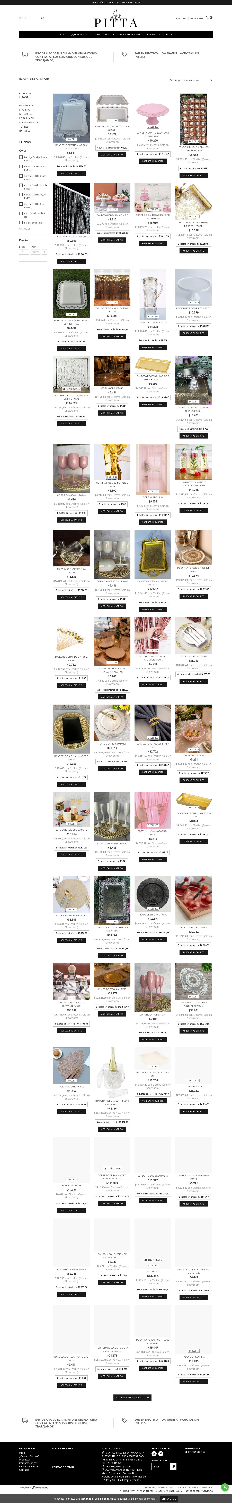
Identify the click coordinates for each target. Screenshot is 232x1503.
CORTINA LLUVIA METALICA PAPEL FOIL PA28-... (153, 658)
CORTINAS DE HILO (153, 497)
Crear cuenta (181, 18)
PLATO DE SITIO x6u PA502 (153, 914)
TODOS (26, 93)
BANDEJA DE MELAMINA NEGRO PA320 (71, 758)
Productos (102, 34)
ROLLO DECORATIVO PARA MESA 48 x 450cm (193, 224)
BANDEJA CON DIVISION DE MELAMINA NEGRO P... (112, 1256)
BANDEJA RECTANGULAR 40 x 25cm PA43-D (71, 147)
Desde (22, 247)
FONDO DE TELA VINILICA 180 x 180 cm (112, 310)
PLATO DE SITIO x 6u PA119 (194, 656)
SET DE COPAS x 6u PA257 (193, 927)
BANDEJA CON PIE (71, 1185)
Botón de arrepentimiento (199, 1491)
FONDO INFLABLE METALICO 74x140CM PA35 (194, 149)
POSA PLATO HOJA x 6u (71, 1086)
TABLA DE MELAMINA (193, 1357)
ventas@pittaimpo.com (118, 1466)
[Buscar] (42, 18)
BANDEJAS (25, 131)
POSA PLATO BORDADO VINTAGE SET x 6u (194, 1004)
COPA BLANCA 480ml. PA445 (112, 581)
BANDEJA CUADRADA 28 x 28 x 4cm (152, 1074)
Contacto (165, 34)
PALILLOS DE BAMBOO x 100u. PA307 (71, 659)
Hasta (33, 247)
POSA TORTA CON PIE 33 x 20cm (193, 308)
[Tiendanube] (34, 1489)
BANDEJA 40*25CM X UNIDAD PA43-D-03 (152, 583)
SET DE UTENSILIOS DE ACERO (71, 830)
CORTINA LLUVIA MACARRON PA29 (152, 833)
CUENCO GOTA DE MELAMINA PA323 (193, 1177)
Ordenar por (175, 80)
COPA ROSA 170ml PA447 (152, 1014)
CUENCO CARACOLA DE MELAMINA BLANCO (112, 670)
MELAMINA (25, 113)
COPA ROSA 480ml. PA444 (71, 495)
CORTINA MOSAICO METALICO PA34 (112, 485)
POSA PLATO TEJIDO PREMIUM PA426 (193, 570)
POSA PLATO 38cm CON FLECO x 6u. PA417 (153, 1341)
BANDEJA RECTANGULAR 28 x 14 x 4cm (193, 815)
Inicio (63, 34)
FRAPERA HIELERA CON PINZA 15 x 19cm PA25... (112, 1102)
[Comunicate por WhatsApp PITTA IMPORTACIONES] (225, 1487)
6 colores (112, 302)
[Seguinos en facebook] (160, 1453)
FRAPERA (24, 109)
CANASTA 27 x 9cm (194, 755)
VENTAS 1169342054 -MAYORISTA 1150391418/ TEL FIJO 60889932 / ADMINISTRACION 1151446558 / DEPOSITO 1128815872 (123, 1458)
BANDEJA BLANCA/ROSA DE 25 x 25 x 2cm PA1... (71, 322)
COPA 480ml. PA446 (112, 388)
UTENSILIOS (26, 105)
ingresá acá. (176, 1491)
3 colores (194, 217)
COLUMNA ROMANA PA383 (71, 1269)
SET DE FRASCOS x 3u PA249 (153, 1176)
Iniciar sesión (196, 18)
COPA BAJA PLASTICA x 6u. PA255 (71, 571)
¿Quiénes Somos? (81, 34)
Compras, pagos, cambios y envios (134, 34)
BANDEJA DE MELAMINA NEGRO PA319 (71, 1358)
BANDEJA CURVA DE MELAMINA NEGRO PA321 (193, 1271)
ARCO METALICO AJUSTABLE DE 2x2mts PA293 (71, 397)
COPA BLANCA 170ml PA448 (112, 843)
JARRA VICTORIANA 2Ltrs (153, 322)
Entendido (169, 1498)
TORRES (23, 126)
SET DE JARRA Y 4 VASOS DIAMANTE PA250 (71, 1004)
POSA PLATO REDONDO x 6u (71, 915)
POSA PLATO (26, 118)
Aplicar (44, 252)
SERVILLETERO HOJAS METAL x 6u (153, 745)
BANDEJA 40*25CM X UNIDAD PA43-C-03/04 (112, 929)
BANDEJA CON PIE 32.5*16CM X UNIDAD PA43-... (153, 134)
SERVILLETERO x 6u (193, 1086)
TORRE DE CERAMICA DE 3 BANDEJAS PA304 (112, 1177)
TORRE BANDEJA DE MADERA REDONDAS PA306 (112, 1349)
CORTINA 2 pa (153, 1271)
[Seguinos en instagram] (154, 1453)
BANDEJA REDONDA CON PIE (112, 215)
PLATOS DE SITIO (29, 122)
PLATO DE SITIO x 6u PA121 (112, 989)
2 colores (71, 139)
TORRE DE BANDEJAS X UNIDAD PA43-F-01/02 (153, 217)
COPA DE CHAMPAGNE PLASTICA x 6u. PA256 (194, 484)
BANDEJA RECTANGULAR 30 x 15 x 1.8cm (112, 128)
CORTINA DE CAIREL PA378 (71, 236)
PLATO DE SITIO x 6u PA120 (112, 743)
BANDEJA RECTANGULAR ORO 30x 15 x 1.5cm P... (153, 378)
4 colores (194, 141)
